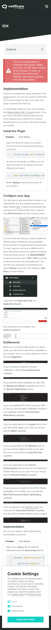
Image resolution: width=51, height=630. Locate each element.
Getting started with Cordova (20, 112)
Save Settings (26, 619)
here (18, 207)
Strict (14, 601)
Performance (18, 611)
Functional (17, 606)
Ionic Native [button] (24, 137)
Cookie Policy (17, 594)
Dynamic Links (31, 507)
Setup (6, 97)
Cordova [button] (10, 137)
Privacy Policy (34, 594)
